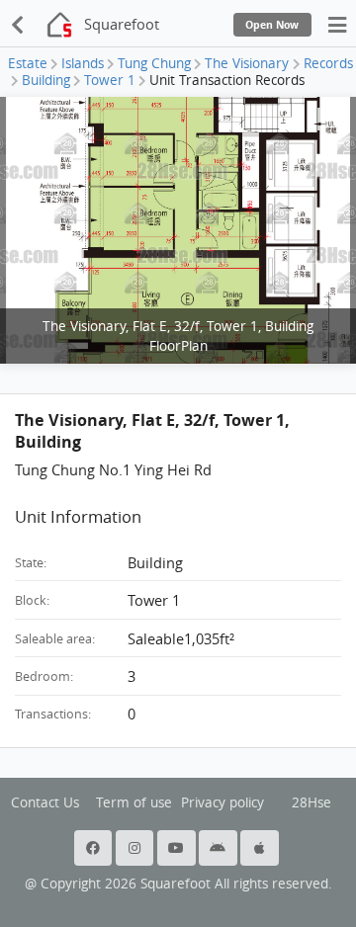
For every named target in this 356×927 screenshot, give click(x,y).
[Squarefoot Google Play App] (219, 848)
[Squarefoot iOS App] (261, 848)
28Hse (311, 802)
